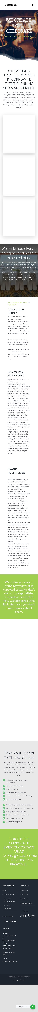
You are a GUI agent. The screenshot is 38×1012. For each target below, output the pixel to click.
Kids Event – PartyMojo (8, 907)
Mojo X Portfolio (26, 903)
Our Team (24, 895)
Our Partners (25, 899)
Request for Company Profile (9, 900)
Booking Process (9, 895)
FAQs (5, 890)
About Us (24, 890)
